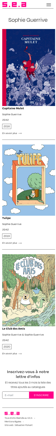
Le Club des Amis (13, 328)
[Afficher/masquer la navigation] (48, 4)
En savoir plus (10, 133)
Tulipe (6, 218)
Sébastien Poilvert (24, 424)
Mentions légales (13, 421)
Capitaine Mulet (13, 108)
